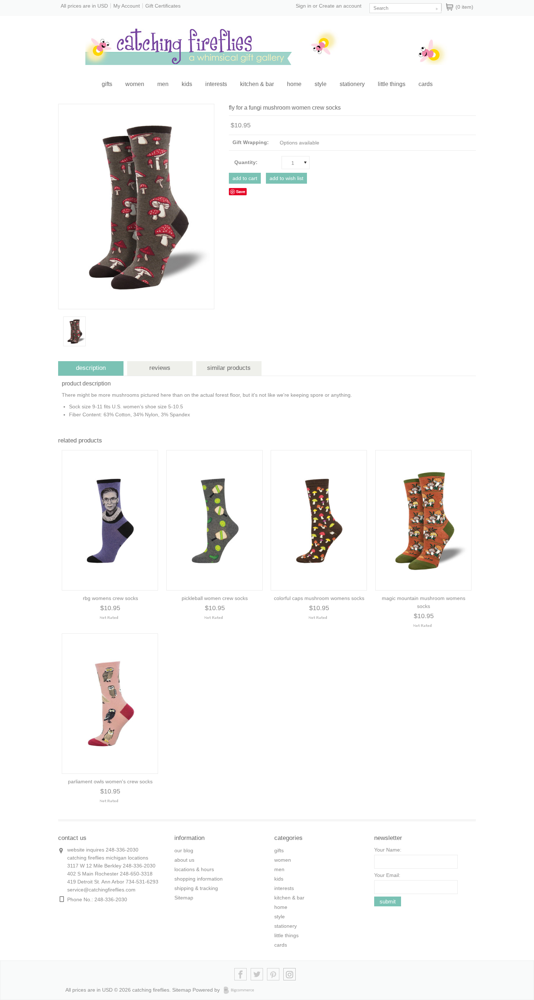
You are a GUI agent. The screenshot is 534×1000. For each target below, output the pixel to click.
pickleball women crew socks (215, 598)
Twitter (257, 974)
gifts (107, 84)
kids (187, 84)
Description (91, 367)
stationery (352, 84)
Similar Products (229, 367)
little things (391, 84)
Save (240, 191)
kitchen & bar (257, 84)
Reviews (159, 367)
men (163, 84)
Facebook (240, 974)
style (321, 84)
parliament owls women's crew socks (110, 781)
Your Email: (387, 875)
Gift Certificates (163, 6)
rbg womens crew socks (110, 598)
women (134, 84)
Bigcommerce (241, 990)
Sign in (303, 6)
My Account (126, 6)
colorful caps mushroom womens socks (319, 598)
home (294, 84)
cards (425, 84)
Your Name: (387, 850)
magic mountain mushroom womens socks (423, 602)
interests (216, 84)
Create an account (340, 6)
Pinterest (273, 974)
